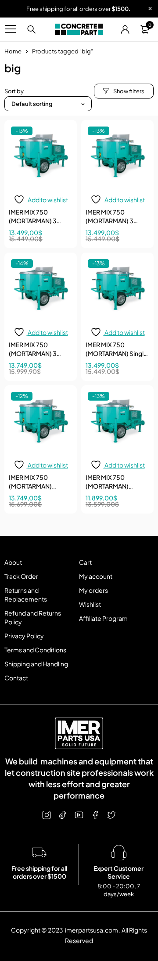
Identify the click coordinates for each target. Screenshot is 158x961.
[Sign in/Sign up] (125, 29)
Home (13, 51)
